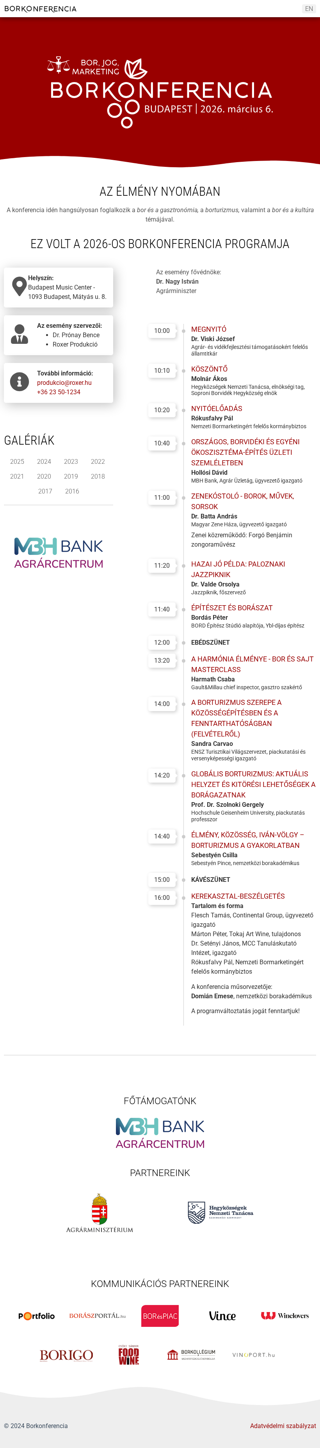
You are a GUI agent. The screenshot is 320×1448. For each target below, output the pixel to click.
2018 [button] (98, 476)
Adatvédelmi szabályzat (283, 1426)
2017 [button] (45, 491)
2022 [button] (98, 461)
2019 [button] (71, 476)
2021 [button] (17, 476)
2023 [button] (71, 461)
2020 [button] (44, 476)
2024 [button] (44, 461)
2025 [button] (17, 461)
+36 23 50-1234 (58, 392)
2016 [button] (72, 491)
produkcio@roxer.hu (64, 382)
